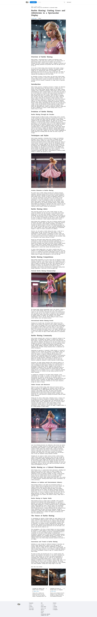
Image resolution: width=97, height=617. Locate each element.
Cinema (36, 6)
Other (39, 6)
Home (32, 6)
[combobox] (51, 2)
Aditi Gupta (34, 18)
